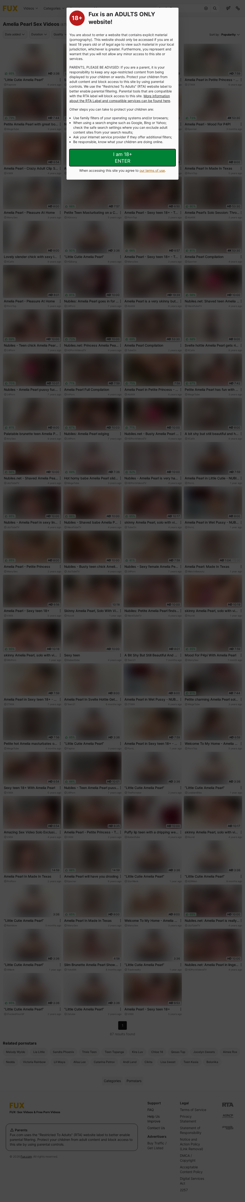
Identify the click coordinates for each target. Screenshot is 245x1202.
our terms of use (152, 170)
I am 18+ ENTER (122, 157)
